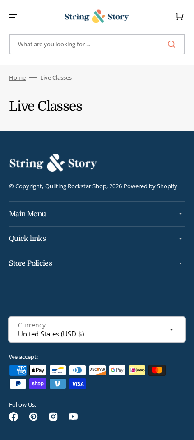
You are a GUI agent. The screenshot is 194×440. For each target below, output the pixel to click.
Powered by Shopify (150, 186)
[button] (13, 16)
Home (17, 78)
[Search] (173, 44)
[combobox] (97, 44)
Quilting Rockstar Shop (75, 186)
